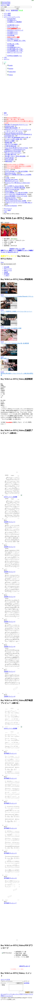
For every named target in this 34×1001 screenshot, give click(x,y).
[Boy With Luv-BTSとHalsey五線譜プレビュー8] (12, 693)
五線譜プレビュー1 (9, 521)
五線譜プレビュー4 (9, 596)
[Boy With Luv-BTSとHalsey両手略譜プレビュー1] (12, 750)
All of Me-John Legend (11, 179)
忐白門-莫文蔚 (9, 158)
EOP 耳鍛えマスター (13, 39)
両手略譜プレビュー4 (10, 828)
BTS (12, 238)
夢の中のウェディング (11, 181)
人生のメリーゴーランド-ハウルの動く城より (18, 202)
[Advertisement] (17, 94)
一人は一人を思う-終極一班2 (13, 139)
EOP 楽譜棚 (10, 45)
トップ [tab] (6, 114)
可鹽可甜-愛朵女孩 (10, 146)
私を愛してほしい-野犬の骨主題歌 (15, 156)
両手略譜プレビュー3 (10, 803)
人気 (5, 212)
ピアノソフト (9, 994)
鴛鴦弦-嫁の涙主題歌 (11, 128)
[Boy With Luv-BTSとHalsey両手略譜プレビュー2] (12, 775)
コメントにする (5, 979)
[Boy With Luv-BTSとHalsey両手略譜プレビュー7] (12, 900)
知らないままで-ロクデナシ (13, 152)
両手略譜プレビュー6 (10, 878)
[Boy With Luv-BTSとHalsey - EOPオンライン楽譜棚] (21, 495)
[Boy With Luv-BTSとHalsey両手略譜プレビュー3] (12, 800)
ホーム (8, 10)
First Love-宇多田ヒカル (13, 117)
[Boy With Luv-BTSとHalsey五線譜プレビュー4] (12, 593)
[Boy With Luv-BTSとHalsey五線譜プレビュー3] (12, 568)
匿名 (3, 985)
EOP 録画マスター (12, 32)
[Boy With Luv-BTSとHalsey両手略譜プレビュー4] (12, 825)
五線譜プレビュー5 (9, 621)
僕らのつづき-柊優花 (11, 144)
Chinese (11, 74)
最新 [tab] (5, 113)
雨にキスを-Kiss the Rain (12, 189)
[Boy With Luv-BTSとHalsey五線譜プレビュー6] (12, 643)
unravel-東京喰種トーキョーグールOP (16, 196)
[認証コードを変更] (27, 992)
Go (17, 8)
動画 (16, 10)
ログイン (3, 5)
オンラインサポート (19, 994)
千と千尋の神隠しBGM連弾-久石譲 (11, 328)
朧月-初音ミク (5, 358)
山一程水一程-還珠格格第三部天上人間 (16, 137)
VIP (5, 62)
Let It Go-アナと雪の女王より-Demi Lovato (17, 182)
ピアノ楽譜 (7, 13)
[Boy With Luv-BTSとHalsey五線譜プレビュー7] (12, 668)
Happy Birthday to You (11, 199)
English (11, 65)
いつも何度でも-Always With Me (14, 186)
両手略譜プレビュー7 (10, 903)
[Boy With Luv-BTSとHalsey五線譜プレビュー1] (12, 518)
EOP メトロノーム (12, 26)
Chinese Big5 (12, 71)
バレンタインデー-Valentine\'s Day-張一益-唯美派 (15, 343)
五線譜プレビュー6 (9, 646)
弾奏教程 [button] (12, 248)
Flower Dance (9, 191)
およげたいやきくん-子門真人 (15, 164)
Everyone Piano (11, 18)
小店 (5, 57)
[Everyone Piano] (5, 2)
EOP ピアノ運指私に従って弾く (16, 40)
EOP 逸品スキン (12, 20)
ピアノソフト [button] (8, 17)
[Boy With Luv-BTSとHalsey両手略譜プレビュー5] (12, 850)
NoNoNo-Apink (9, 126)
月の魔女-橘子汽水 (10, 154)
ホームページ (8, 208)
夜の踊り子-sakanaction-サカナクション (16, 124)
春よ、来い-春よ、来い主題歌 (15, 119)
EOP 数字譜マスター (13, 25)
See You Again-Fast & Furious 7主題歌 (15, 200)
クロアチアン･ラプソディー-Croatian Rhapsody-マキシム (17, 296)
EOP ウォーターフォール (14, 52)
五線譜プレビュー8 (9, 696)
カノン (7, 169)
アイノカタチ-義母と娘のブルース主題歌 (19, 166)
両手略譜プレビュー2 (10, 778)
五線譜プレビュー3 (9, 571)
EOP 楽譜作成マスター (14, 47)
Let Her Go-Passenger (11, 205)
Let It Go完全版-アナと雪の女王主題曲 (16, 171)
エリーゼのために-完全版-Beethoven (15, 194)
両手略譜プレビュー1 (10, 753)
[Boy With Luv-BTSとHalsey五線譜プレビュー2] (12, 543)
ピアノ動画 (7, 15)
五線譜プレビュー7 (9, 671)
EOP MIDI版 (10, 35)
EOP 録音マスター (12, 33)
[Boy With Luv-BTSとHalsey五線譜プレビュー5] (12, 618)
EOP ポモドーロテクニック (15, 30)
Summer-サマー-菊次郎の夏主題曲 (15, 187)
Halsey (15, 238)
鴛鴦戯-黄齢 (8, 142)
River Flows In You (10, 173)
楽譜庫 (13, 10)
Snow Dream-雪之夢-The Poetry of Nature (16, 148)
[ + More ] (6, 275)
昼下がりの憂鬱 (10, 141)
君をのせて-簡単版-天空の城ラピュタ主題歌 (18, 174)
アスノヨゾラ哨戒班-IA (13, 168)
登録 (8, 5)
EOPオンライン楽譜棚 (10, 497)
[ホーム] (10, 10)
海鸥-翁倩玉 (8, 161)
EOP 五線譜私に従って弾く (15, 50)
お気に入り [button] (18, 248)
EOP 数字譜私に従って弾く (15, 49)
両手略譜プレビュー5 (10, 853)
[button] (4, 63)
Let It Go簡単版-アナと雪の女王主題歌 (16, 192)
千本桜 (7, 177)
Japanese (11, 68)
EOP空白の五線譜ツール (14, 55)
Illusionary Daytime (10, 197)
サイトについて (8, 996)
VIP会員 (20, 10)
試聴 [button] (23, 248)
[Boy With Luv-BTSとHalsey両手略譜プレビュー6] (12, 875)
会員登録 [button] (26, 983)
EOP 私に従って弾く (13, 44)
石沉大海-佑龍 (9, 159)
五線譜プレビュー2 (9, 546)
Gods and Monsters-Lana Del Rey (14, 133)
